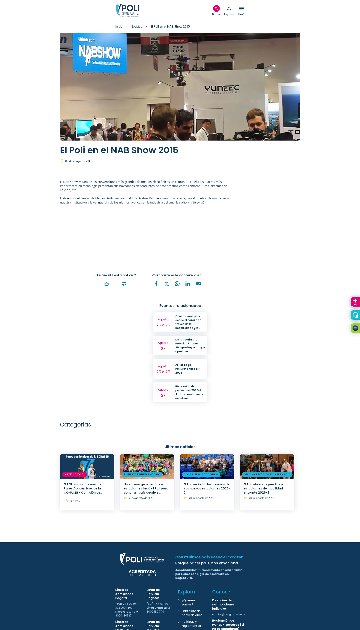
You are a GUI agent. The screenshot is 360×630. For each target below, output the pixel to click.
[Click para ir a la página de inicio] (127, 10)
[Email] (198, 283)
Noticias (136, 26)
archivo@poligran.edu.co (228, 614)
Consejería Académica (201, 474)
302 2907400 (124, 608)
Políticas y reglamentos (191, 624)
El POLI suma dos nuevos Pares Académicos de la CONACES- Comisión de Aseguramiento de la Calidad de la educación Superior (86, 492)
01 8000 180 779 (158, 610)
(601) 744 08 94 (126, 604)
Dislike (124, 284)
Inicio (118, 26)
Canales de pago (356, 329)
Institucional (74, 474)
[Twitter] (167, 284)
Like (107, 284)
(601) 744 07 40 (158, 604)
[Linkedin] (188, 283)
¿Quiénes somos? (188, 602)
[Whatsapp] (177, 283)
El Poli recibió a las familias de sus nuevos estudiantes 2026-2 (207, 488)
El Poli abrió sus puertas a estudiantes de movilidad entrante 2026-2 (263, 488)
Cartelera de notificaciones (192, 613)
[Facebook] (156, 283)
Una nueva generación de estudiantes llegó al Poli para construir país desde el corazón (146, 490)
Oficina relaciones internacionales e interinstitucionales (267, 475)
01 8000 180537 (127, 613)
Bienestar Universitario (142, 474)
